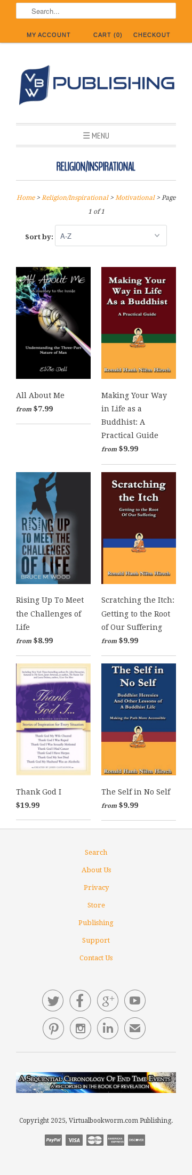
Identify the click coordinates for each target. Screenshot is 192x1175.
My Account (49, 34)
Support (96, 940)
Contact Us (96, 958)
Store (96, 905)
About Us (96, 870)
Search (96, 852)
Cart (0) (108, 34)
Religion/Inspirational (96, 166)
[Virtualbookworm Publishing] (96, 87)
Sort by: (40, 236)
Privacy (96, 888)
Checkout (152, 34)
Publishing (96, 923)
